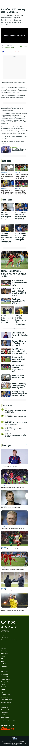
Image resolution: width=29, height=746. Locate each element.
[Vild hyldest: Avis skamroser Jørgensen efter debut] (6, 367)
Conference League (6, 699)
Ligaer (2, 661)
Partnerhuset (8, 640)
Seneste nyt (4, 653)
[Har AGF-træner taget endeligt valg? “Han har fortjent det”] (6, 351)
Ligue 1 (3, 692)
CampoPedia (4, 712)
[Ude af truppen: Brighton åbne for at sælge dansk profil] (21, 228)
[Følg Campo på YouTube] (12, 627)
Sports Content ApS (5, 631)
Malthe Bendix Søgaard (9, 47)
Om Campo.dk (5, 710)
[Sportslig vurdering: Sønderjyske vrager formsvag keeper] (6, 385)
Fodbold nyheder (5, 651)
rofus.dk (20, 743)
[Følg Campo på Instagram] (2, 627)
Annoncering (4, 707)
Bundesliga (4, 687)
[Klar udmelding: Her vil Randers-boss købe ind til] (6, 343)
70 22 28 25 (22, 741)
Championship (5, 682)
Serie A (3, 689)
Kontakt (3, 715)
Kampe (3, 656)
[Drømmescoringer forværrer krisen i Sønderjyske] (6, 359)
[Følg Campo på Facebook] (6, 627)
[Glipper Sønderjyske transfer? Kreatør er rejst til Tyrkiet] (14, 260)
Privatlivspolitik (5, 717)
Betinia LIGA (4, 676)
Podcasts (3, 663)
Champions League (8, 52)
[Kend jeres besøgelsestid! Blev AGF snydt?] (6, 301)
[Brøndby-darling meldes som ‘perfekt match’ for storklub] (21, 207)
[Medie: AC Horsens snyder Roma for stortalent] (7, 310)
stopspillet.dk (6, 743)
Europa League (5, 697)
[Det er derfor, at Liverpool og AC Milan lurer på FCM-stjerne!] (6, 291)
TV (2, 658)
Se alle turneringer (6, 702)
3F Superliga (4, 674)
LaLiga (18, 52)
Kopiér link (24, 46)
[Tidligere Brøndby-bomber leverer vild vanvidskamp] (7, 228)
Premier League (5, 679)
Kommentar (4, 666)
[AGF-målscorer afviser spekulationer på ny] (6, 283)
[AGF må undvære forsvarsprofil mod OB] (7, 207)
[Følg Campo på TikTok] (9, 627)
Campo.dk (3, 630)
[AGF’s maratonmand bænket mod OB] (6, 377)
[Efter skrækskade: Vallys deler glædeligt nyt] (6, 335)
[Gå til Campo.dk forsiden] (8, 624)
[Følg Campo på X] (16, 627)
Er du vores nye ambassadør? (9, 720)
